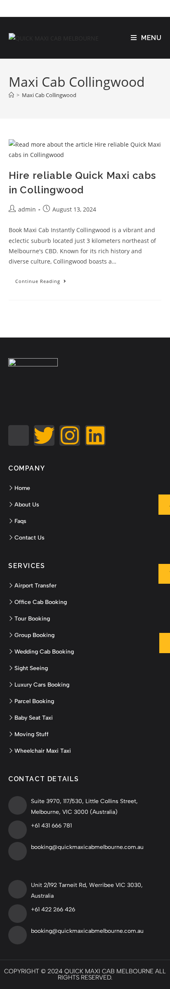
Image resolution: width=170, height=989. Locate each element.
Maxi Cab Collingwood (49, 95)
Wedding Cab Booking (44, 651)
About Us (26, 504)
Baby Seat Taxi (33, 717)
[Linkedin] (95, 435)
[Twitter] (44, 435)
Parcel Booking (34, 701)
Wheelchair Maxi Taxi (42, 750)
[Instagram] (69, 435)
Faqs (20, 521)
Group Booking (34, 635)
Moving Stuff (31, 734)
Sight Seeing (31, 668)
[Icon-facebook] (18, 435)
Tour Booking (32, 618)
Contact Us (29, 537)
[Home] (11, 95)
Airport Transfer (35, 585)
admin (27, 209)
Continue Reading (44, 279)
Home (22, 488)
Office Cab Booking (40, 602)
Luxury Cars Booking (41, 684)
